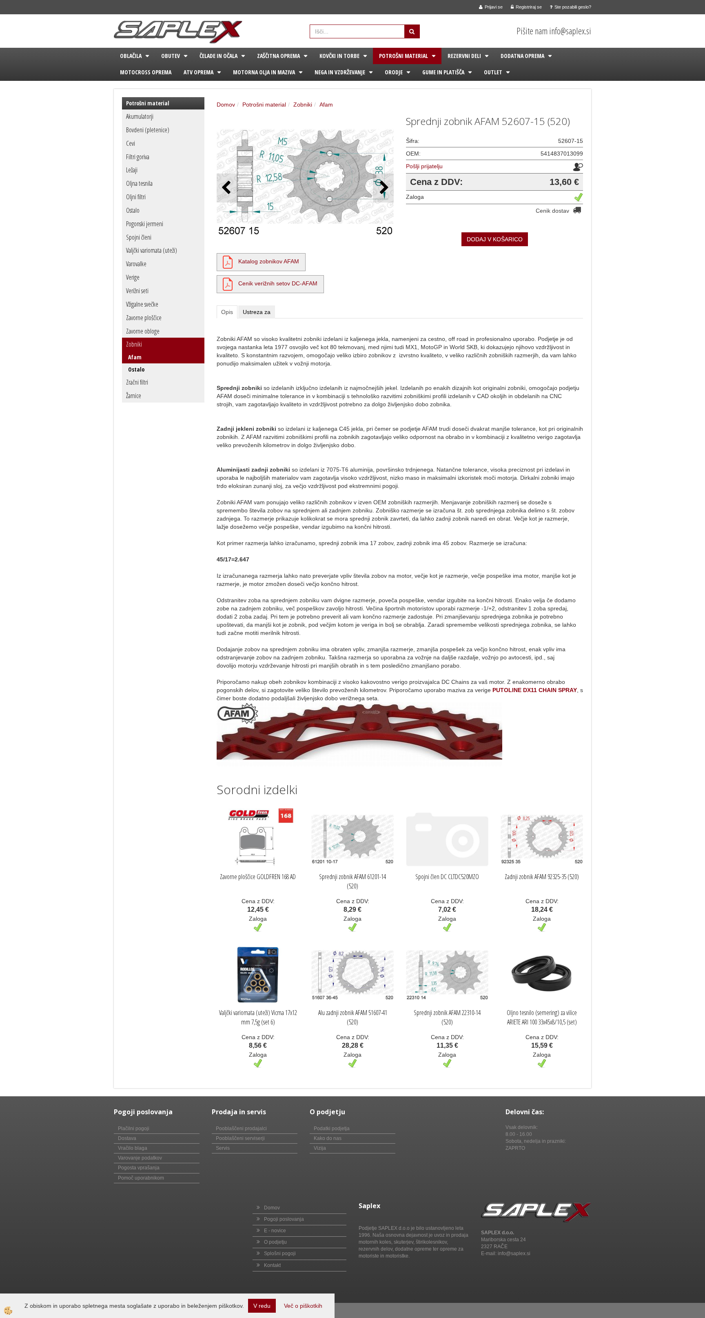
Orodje (394, 72)
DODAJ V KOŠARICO (495, 239)
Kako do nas (327, 1138)
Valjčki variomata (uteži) (151, 250)
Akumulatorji (139, 116)
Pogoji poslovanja (284, 1219)
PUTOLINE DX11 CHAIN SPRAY (534, 690)
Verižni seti (137, 290)
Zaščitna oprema (278, 56)
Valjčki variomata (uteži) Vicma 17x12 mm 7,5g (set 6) (258, 1017)
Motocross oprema (145, 72)
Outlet (493, 72)
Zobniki (134, 344)
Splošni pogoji (280, 1253)
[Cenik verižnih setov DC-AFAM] (227, 283)
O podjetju (275, 1242)
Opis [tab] (227, 312)
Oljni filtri (136, 196)
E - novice (275, 1230)
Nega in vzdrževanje (340, 72)
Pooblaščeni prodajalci (241, 1128)
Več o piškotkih (303, 1305)
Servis (223, 1148)
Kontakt (272, 1265)
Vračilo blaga (132, 1148)
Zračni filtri (137, 382)
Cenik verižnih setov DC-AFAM (277, 283)
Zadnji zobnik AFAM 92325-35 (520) (542, 876)
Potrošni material (403, 56)
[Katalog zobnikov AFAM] (227, 261)
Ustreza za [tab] (256, 312)
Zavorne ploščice (144, 317)
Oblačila (131, 56)
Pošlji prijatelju (424, 166)
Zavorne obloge (143, 331)
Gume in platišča (443, 72)
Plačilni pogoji (133, 1128)
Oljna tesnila (139, 183)
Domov (226, 104)
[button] (383, 188)
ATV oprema (198, 72)
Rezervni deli (464, 56)
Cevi (130, 143)
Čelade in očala (218, 56)
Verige (133, 277)
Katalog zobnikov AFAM (268, 261)
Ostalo (133, 210)
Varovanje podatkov (140, 1158)
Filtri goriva (137, 156)
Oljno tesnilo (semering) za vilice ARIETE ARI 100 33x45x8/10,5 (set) (542, 1017)
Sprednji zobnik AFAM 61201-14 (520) (352, 881)
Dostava (127, 1138)
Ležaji (131, 169)
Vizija (320, 1148)
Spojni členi (138, 237)
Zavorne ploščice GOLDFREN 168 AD (258, 876)
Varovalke (136, 263)
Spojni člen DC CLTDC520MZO (447, 876)
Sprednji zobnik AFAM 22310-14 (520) (447, 1017)
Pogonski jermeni (144, 223)
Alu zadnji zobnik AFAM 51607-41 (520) (352, 1017)
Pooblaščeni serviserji (240, 1138)
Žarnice (133, 395)
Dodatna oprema (522, 56)
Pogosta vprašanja (139, 1168)
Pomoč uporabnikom (141, 1178)
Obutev (170, 56)
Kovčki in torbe (339, 56)
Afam (135, 357)
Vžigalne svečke (142, 304)
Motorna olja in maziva (264, 72)
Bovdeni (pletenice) (147, 129)
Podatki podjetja (332, 1128)
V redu (261, 1305)
